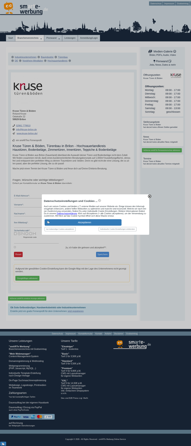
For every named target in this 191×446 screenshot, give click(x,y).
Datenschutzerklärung (67, 213)
